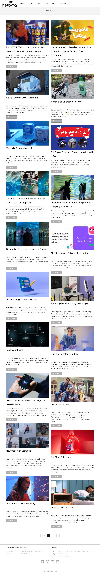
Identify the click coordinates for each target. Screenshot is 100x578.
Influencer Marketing (27, 551)
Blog (46, 3)
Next (43, 535)
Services (31, 3)
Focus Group (38, 551)
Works (22, 3)
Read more (12, 66)
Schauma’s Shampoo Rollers (66, 102)
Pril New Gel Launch (61, 457)
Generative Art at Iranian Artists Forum (26, 249)
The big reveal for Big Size (64, 354)
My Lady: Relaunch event (19, 148)
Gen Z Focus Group (61, 404)
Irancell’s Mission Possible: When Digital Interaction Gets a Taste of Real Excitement (71, 51)
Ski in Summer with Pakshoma (22, 98)
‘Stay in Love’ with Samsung (20, 504)
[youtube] (53, 562)
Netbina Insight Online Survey (21, 300)
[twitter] (43, 562)
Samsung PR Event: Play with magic (69, 304)
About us (62, 3)
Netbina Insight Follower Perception (70, 253)
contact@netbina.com (64, 556)
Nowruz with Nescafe (62, 508)
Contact (54, 3)
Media (8, 553)
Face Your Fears (14, 350)
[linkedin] (57, 562)
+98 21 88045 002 (63, 553)
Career (39, 3)
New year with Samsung (18, 451)
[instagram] (48, 562)
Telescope (10, 551)
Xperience (24, 553)
